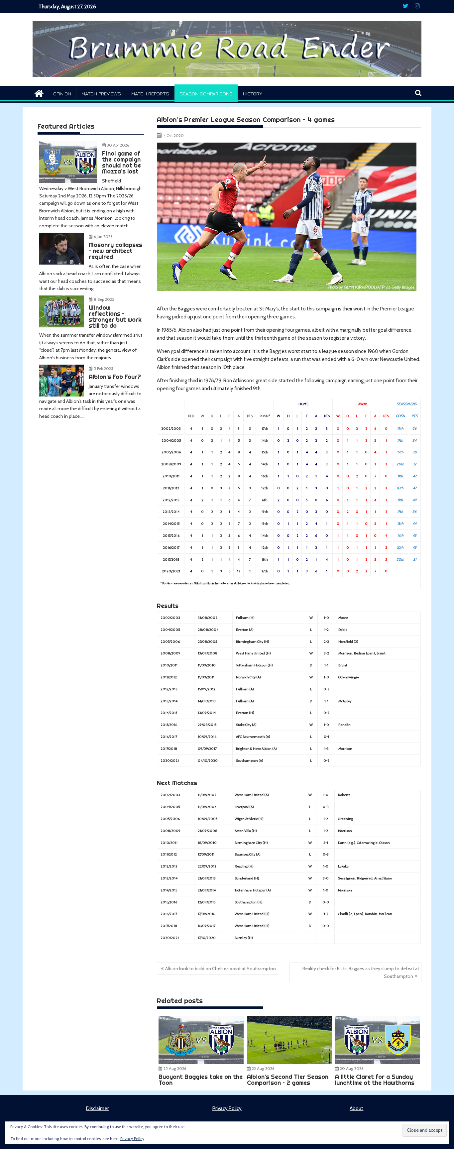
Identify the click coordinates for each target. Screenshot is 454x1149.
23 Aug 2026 (263, 1068)
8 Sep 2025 (104, 299)
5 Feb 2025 (103, 368)
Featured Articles (66, 126)
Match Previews (101, 93)
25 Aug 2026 (175, 1068)
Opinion (62, 93)
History (252, 93)
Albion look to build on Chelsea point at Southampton (220, 969)
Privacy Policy (227, 1108)
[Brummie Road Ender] (227, 82)
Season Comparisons (206, 93)
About (356, 1108)
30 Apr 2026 (118, 145)
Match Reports (150, 93)
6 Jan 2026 (103, 236)
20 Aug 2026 (351, 1068)
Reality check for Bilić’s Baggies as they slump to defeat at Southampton (360, 972)
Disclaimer (97, 1108)
